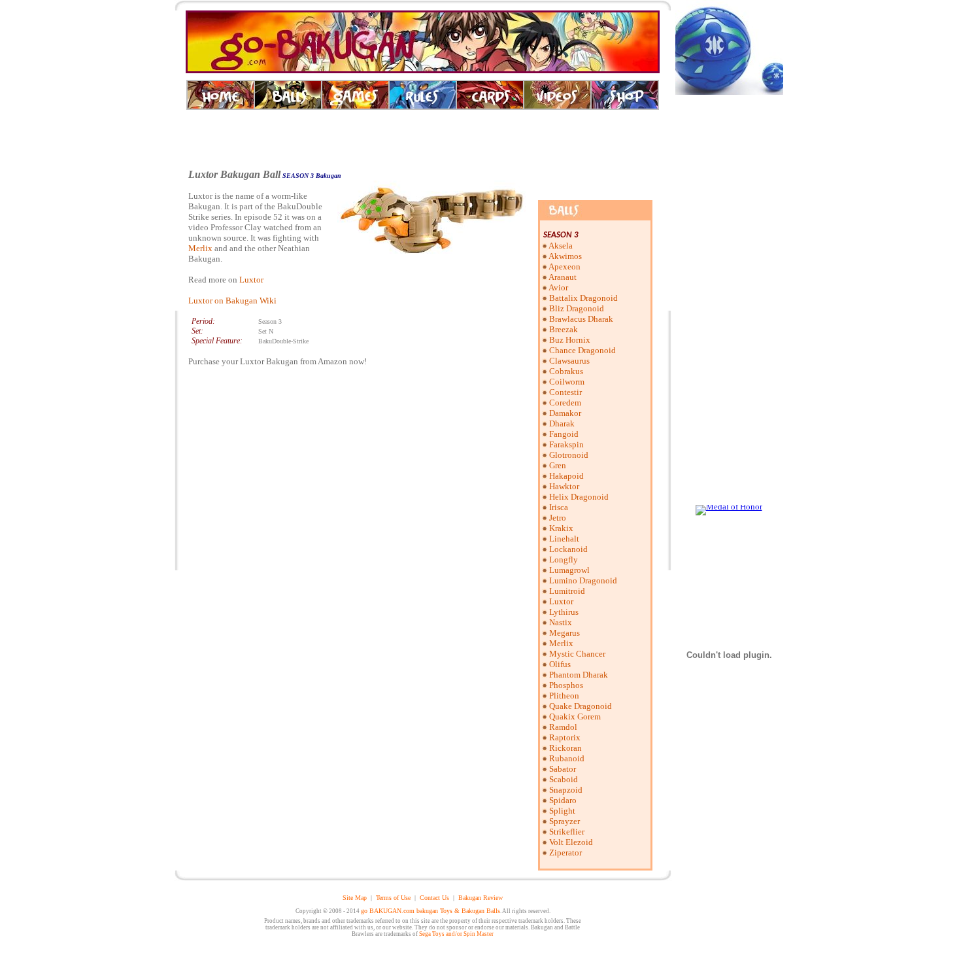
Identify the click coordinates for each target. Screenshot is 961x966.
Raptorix (565, 737)
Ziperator (565, 852)
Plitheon (564, 695)
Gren (557, 465)
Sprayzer (564, 821)
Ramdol (563, 727)
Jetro (557, 518)
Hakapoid (566, 476)
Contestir (565, 392)
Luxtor (251, 280)
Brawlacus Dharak (581, 319)
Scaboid (563, 779)
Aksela (560, 245)
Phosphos (566, 685)
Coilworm (566, 382)
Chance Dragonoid (582, 350)
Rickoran (565, 748)
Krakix (561, 528)
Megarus (564, 633)
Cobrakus (566, 371)
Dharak (562, 423)
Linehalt (564, 538)
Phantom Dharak (578, 675)
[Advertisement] (423, 139)
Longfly (563, 559)
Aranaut (562, 277)
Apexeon (564, 266)
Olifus (560, 664)
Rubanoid (566, 758)
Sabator (562, 769)
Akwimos (565, 256)
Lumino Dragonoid (583, 580)
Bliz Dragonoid (576, 308)
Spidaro (563, 800)
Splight (562, 811)
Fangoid (564, 434)
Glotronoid (568, 455)
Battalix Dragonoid (583, 298)
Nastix (560, 622)
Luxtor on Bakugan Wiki (232, 300)
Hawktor (564, 486)
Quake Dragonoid (580, 706)
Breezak (563, 329)
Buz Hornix (569, 340)
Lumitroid (567, 591)
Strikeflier (566, 832)
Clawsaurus (569, 361)
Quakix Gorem (575, 716)
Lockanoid (568, 549)
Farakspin (566, 444)
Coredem (565, 402)
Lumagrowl (569, 570)
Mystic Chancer (577, 654)
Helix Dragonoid (579, 497)
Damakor (565, 413)
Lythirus (564, 612)
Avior (558, 287)
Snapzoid (565, 790)
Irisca (558, 507)
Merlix (200, 248)
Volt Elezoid (571, 842)
